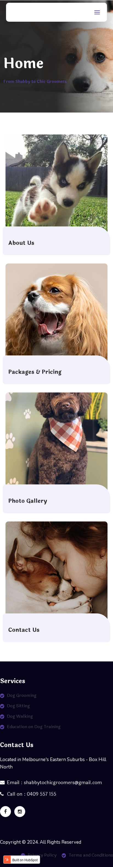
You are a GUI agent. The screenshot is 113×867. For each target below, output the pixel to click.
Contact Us (23, 630)
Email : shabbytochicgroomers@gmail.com (54, 782)
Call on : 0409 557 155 (31, 794)
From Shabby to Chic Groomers (35, 81)
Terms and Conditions (91, 855)
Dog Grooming (21, 695)
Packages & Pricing (34, 372)
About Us (21, 243)
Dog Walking (20, 716)
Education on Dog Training (34, 726)
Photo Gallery (27, 501)
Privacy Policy (42, 855)
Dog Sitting (18, 705)
